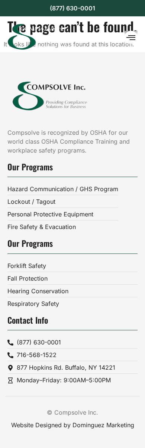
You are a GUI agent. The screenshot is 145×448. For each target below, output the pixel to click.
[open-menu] (131, 37)
